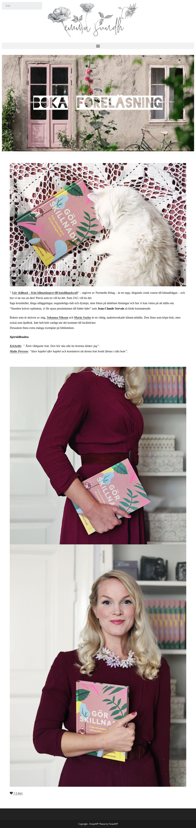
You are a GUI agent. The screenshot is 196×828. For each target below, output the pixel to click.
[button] (98, 46)
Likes (18, 793)
